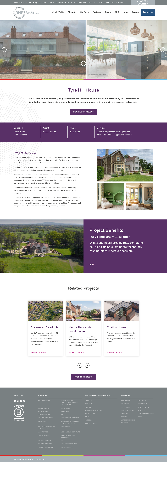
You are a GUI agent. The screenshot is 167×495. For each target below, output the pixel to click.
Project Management (46, 447)
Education (125, 404)
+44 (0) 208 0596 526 (68, 3)
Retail (140, 417)
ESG (117, 12)
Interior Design (44, 435)
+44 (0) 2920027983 (117, 3)
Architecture (43, 432)
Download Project (83, 112)
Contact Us (148, 12)
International (143, 407)
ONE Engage (42, 421)
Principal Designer (45, 444)
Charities (124, 414)
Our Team (84, 12)
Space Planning (66, 447)
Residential (142, 401)
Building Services (44, 441)
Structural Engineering (70, 418)
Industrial (125, 407)
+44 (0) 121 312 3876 (94, 3)
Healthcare (125, 401)
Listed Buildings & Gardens (128, 421)
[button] (4, 49)
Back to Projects (83, 377)
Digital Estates (43, 411)
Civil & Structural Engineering (68, 436)
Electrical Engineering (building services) (46, 428)
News (125, 12)
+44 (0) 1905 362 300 (45, 3)
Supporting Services (69, 444)
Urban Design (66, 408)
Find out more (37, 352)
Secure (124, 417)
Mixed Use (141, 410)
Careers (135, 12)
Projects (97, 12)
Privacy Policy (91, 423)
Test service (65, 426)
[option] (83, 49)
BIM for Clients (43, 408)
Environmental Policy (93, 410)
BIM (62, 441)
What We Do (58, 12)
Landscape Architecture (70, 432)
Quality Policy (91, 414)
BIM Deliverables (127, 410)
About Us (72, 12)
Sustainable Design (45, 418)
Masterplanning (44, 401)
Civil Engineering (44, 415)
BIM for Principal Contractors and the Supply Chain (69, 403)
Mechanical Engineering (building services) (70, 422)
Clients (108, 12)
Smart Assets (66, 411)
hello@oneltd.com (23, 3)
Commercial (142, 404)
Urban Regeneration (146, 414)
